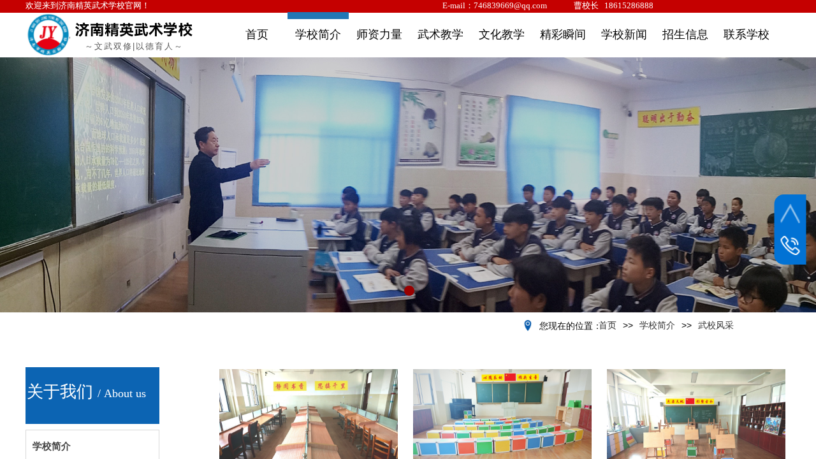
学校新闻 (624, 34)
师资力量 (379, 34)
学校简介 (318, 34)
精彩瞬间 (563, 34)
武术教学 (440, 34)
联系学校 (746, 34)
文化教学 (502, 34)
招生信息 (685, 34)
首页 (256, 34)
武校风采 (716, 325)
